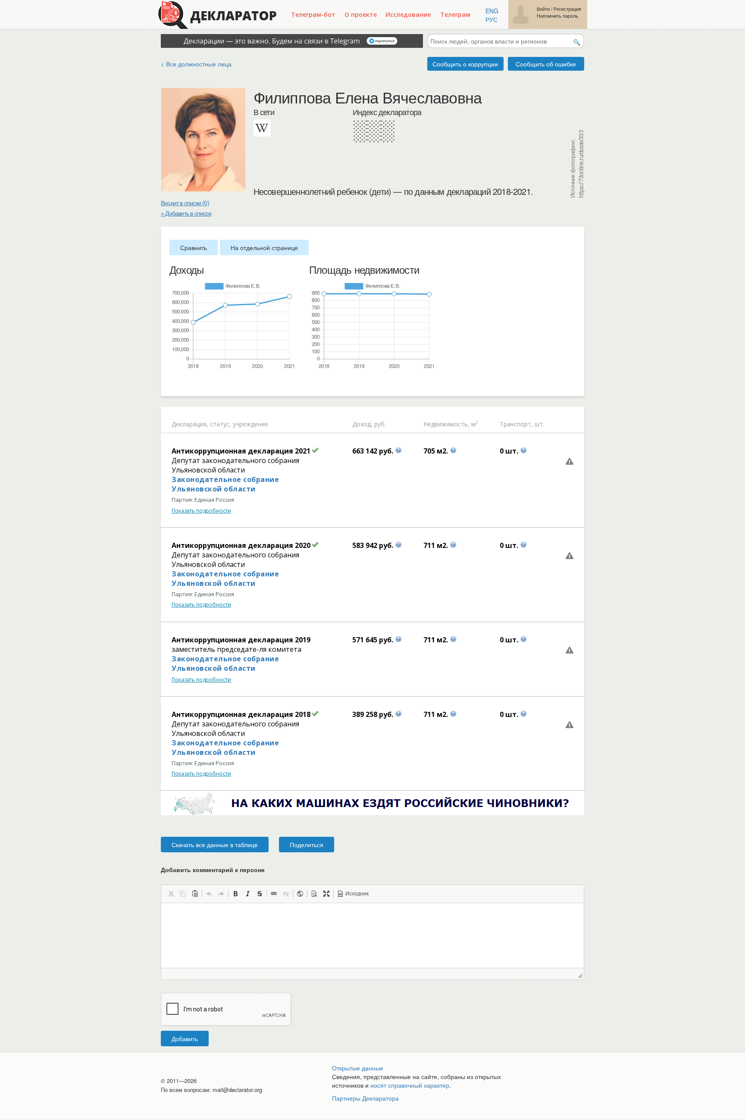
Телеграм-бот (313, 14)
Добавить (185, 1038)
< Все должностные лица (196, 63)
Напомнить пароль (557, 16)
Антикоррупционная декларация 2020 (241, 545)
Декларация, (190, 424)
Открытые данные (357, 1068)
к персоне (250, 869)
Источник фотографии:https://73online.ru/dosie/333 (576, 164)
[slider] (173, 384)
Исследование (408, 14)
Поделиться (306, 844)
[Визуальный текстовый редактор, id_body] (372, 935)
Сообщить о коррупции (465, 63)
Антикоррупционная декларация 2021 (241, 451)
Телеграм (455, 14)
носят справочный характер (409, 1085)
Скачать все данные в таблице (215, 844)
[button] (171, 893)
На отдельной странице (264, 247)
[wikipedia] (262, 128)
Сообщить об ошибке (546, 63)
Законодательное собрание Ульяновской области (225, 484)
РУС (491, 19)
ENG (491, 10)
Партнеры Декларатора (365, 1098)
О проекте (360, 14)
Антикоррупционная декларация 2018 (241, 714)
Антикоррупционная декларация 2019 (241, 639)
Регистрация (567, 9)
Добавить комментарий (213, 869)
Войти (543, 9)
